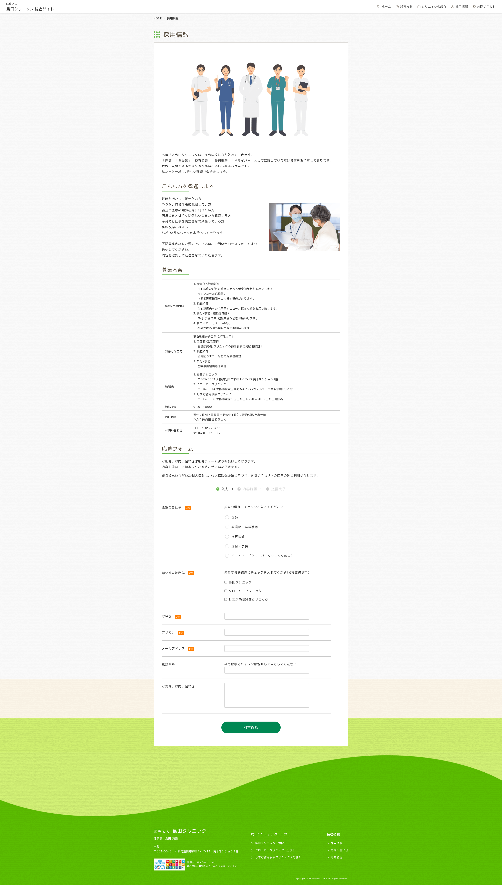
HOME (158, 18)
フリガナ (173, 632)
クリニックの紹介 (434, 7)
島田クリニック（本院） (271, 843)
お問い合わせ (339, 850)
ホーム (386, 7)
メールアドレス (177, 648)
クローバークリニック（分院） (275, 850)
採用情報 (336, 843)
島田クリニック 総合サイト (30, 7)
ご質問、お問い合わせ (178, 686)
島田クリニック (180, 831)
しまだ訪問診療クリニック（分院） (278, 857)
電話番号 (168, 664)
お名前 (171, 616)
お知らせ (336, 857)
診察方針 (406, 7)
